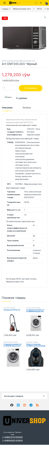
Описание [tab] (7, 108)
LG (27, 308)
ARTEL (39, 9)
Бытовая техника (13, 61)
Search (36, 3)
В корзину (32, 88)
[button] (45, 17)
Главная (5, 9)
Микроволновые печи (22, 9)
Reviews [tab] (27, 108)
